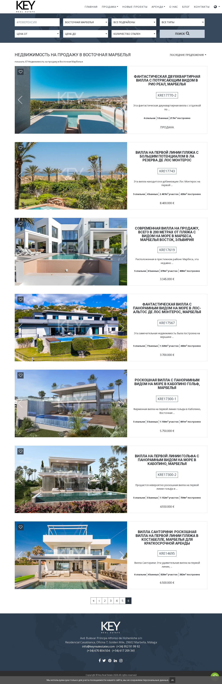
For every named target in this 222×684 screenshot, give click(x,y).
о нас (173, 6)
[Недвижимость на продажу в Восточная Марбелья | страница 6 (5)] (99, 600)
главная (91, 6)
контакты (202, 6)
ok (172, 680)
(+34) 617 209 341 (123, 651)
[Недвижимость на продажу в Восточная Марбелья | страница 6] (94, 600)
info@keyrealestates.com (98, 646)
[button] (19, 100)
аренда (157, 6)
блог (186, 6)
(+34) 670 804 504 (98, 651)
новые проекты (134, 6)
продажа (109, 6)
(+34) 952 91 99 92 (128, 646)
